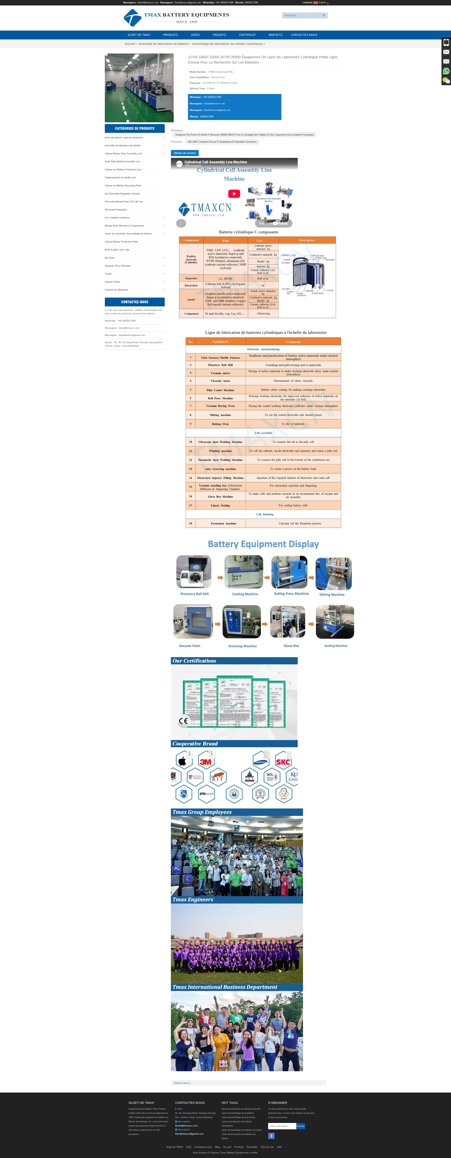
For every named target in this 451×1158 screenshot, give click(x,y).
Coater (108, 273)
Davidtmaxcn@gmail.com (188, 2)
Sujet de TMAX (139, 34)
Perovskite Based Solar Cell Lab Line (124, 201)
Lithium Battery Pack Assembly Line (123, 153)
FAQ (188, 1147)
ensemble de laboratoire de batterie (163, 44)
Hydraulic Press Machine (117, 266)
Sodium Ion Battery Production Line (123, 169)
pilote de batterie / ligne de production (124, 137)
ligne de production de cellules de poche (241, 1109)
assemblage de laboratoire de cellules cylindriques (227, 44)
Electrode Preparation (116, 209)
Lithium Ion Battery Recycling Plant (123, 185)
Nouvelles (252, 1147)
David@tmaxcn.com (148, 2)
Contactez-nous (304, 34)
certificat (247, 34)
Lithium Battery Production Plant (121, 241)
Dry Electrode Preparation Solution (122, 193)
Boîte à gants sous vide (117, 249)
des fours (109, 257)
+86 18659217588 (224, 2)
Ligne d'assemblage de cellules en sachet (242, 1130)
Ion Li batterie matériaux (117, 217)
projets (219, 34)
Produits (170, 34)
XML (279, 1147)
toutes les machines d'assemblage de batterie (128, 233)
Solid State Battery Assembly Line (122, 161)
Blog (217, 1147)
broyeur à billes (112, 282)
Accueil (130, 44)
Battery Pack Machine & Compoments (124, 225)
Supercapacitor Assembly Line (120, 177)
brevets (275, 34)
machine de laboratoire (116, 289)
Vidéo (195, 34)
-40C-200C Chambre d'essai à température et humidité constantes (222, 141)
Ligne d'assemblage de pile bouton (238, 1117)
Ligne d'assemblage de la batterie (238, 1113)
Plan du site (267, 1147)
